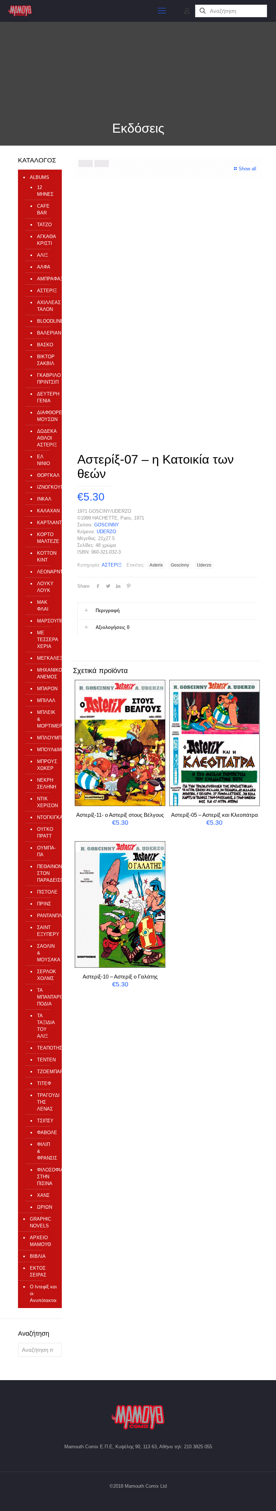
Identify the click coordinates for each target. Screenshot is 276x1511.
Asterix (156, 565)
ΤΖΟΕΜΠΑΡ (46, 1071)
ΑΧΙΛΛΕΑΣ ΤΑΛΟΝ (46, 306)
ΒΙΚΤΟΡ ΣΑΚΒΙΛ (46, 360)
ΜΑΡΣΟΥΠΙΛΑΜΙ (46, 621)
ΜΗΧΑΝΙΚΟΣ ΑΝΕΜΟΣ (46, 673)
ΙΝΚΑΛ (44, 499)
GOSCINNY (106, 524)
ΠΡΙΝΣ (44, 903)
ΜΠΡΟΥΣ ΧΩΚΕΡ (46, 765)
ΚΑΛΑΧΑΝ (46, 510)
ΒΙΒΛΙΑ (38, 1256)
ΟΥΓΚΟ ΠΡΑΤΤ (45, 832)
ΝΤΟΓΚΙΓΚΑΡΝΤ (46, 817)
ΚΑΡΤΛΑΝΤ (46, 522)
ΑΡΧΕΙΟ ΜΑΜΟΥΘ (40, 1241)
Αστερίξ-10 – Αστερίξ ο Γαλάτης (120, 977)
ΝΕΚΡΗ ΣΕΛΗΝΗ (46, 783)
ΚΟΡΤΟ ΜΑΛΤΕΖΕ (46, 538)
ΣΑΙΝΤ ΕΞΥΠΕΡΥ (46, 931)
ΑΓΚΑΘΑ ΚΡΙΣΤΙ (46, 240)
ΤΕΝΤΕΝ (46, 1059)
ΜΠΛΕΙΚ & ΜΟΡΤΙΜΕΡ (46, 719)
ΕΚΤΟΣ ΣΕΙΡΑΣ (38, 1271)
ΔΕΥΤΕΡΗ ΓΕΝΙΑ (46, 397)
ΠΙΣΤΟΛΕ (46, 892)
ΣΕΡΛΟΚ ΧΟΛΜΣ (46, 975)
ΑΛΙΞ (42, 255)
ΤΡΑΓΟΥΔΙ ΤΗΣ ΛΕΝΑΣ (46, 1102)
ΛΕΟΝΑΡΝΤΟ (46, 571)
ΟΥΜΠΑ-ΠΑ (46, 851)
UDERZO (106, 531)
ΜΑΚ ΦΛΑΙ (43, 606)
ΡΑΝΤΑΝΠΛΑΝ (46, 915)
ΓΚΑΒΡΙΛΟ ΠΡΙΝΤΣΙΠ (46, 379)
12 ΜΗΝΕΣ (45, 191)
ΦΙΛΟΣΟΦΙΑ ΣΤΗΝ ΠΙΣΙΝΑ (46, 1176)
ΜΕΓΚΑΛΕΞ (46, 658)
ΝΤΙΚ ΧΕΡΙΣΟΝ (46, 802)
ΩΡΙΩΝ (44, 1207)
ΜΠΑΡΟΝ (46, 688)
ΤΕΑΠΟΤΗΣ (46, 1048)
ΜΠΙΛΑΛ (46, 700)
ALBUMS (39, 177)
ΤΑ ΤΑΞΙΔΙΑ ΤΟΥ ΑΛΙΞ (46, 1026)
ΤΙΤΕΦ (44, 1083)
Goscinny (180, 565)
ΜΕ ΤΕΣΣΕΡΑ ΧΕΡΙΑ (46, 639)
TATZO (44, 224)
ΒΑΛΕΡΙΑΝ (46, 333)
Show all (247, 168)
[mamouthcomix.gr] (20, 11)
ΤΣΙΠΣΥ (45, 1120)
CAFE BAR (43, 209)
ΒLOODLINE (46, 321)
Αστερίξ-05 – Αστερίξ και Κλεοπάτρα (214, 815)
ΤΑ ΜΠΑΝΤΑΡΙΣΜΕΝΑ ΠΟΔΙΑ (46, 996)
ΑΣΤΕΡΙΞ (111, 565)
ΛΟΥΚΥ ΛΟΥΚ (45, 587)
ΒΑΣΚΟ (45, 344)
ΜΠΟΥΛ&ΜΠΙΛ (46, 749)
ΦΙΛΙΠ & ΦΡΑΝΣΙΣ (46, 1151)
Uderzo (204, 565)
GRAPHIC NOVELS (40, 1222)
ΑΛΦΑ (43, 267)
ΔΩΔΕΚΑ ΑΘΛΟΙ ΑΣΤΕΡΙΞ (46, 437)
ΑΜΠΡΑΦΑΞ (46, 278)
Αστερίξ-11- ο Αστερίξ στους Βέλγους (120, 815)
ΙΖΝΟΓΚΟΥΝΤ (46, 487)
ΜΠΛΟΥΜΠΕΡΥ (46, 737)
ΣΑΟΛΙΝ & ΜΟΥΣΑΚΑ (46, 952)
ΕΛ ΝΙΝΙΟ (43, 460)
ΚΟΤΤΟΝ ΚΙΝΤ (46, 556)
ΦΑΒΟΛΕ (46, 1132)
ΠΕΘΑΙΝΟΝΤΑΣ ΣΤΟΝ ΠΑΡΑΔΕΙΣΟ (46, 873)
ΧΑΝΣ (43, 1195)
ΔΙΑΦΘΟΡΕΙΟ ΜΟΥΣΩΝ (46, 416)
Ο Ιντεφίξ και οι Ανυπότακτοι (43, 1293)
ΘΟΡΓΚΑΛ (46, 475)
